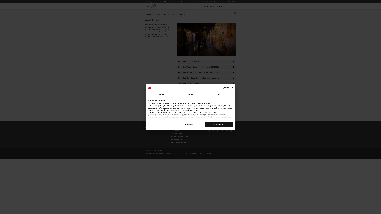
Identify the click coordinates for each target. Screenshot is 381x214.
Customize (189, 124)
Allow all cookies (219, 124)
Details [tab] (190, 94)
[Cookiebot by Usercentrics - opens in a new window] (224, 88)
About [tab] (220, 94)
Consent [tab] (161, 94)
